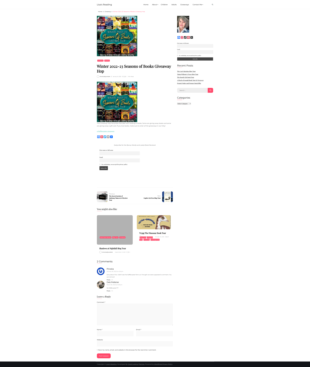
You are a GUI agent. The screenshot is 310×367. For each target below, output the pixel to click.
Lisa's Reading (104, 4)
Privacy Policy (167, 364)
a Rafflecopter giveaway (105, 131)
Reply (108, 280)
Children (164, 5)
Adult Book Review (105, 237)
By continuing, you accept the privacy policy (114, 164)
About (154, 5)
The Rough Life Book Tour (185, 77)
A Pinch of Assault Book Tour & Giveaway (190, 80)
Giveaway (100, 60)
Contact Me (197, 5)
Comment (101, 302)
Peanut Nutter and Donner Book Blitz (189, 83)
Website (100, 340)
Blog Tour (115, 237)
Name (99, 330)
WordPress (158, 364)
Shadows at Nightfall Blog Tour (112, 248)
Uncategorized (155, 239)
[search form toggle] (212, 4)
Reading (107, 60)
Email (101, 157)
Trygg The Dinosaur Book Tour (152, 233)
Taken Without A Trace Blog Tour (187, 74)
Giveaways (184, 5)
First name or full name (106, 150)
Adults (174, 5)
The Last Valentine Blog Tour (186, 71)
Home (145, 5)
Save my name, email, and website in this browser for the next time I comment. (127, 350)
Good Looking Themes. (136, 364)
